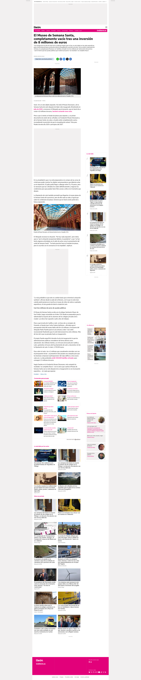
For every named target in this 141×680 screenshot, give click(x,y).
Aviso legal (77, 677)
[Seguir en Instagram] (96, 672)
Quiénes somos (55, 677)
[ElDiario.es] (101, 30)
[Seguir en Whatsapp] (103, 672)
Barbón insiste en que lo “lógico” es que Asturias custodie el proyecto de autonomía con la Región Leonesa (69, 630)
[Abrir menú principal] (106, 27)
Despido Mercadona (94, 1)
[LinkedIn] (70, 59)
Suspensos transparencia (53, 1)
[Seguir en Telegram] (95, 672)
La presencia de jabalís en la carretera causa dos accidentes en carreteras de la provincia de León (44, 560)
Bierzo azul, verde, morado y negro (95, 435)
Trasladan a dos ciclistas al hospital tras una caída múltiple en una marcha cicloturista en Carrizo (44, 630)
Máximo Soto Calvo (91, 422)
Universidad (65, 30)
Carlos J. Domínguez (38, 612)
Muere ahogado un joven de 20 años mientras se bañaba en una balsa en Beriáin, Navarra (90, 356)
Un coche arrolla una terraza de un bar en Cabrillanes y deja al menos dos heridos (68, 606)
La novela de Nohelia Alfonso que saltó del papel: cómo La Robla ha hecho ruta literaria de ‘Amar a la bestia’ (68, 538)
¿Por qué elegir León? (92, 426)
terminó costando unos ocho (62, 111)
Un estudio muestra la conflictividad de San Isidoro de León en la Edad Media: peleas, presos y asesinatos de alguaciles (45, 488)
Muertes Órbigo (45, 1)
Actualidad (37, 30)
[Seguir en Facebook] (93, 672)
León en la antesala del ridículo (91, 445)
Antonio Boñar (90, 456)
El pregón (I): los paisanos (90, 454)
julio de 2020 (38, 109)
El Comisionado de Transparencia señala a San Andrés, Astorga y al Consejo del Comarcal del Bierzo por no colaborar (45, 538)
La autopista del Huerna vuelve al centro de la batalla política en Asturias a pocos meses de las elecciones (90, 348)
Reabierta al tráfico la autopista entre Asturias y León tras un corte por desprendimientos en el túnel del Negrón (68, 561)
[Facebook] (60, 59)
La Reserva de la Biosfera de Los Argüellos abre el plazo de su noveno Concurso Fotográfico (69, 487)
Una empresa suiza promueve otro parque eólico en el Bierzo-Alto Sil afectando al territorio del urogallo (68, 583)
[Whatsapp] (57, 59)
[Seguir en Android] (89, 662)
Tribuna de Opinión (91, 413)
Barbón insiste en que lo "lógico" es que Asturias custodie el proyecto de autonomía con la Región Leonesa (96, 203)
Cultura (48, 30)
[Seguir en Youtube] (99, 672)
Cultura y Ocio (43, 374)
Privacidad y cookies (69, 677)
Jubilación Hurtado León (106, 1)
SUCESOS (100, 1)
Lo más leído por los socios (41, 446)
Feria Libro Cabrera (77, 1)
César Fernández (61, 542)
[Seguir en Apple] (91, 662)
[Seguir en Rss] (105, 672)
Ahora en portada (39, 496)
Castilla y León (78, 30)
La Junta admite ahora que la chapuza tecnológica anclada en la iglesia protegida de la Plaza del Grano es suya (44, 607)
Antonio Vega (37, 542)
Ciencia (58, 30)
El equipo (61, 677)
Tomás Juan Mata (91, 447)
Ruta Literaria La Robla (61, 1)
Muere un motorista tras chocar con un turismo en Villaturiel (69, 513)
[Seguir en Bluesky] (89, 672)
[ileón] (44, 660)
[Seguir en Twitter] (91, 672)
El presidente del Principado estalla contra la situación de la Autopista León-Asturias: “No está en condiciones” (45, 584)
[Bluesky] (64, 59)
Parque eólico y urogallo (70, 1)
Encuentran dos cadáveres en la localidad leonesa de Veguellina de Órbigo (44, 464)
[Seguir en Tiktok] (101, 672)
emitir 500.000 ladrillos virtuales (63, 358)
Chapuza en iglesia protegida (86, 1)
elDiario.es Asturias (62, 565)
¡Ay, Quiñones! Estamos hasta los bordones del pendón (91, 419)
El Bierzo (71, 30)
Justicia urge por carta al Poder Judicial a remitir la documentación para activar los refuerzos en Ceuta (91, 340)
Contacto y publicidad (84, 677)
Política (43, 30)
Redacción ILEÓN (62, 469)
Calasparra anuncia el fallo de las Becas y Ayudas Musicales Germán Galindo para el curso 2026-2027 (90, 331)
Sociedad (53, 30)
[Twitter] (67, 59)
